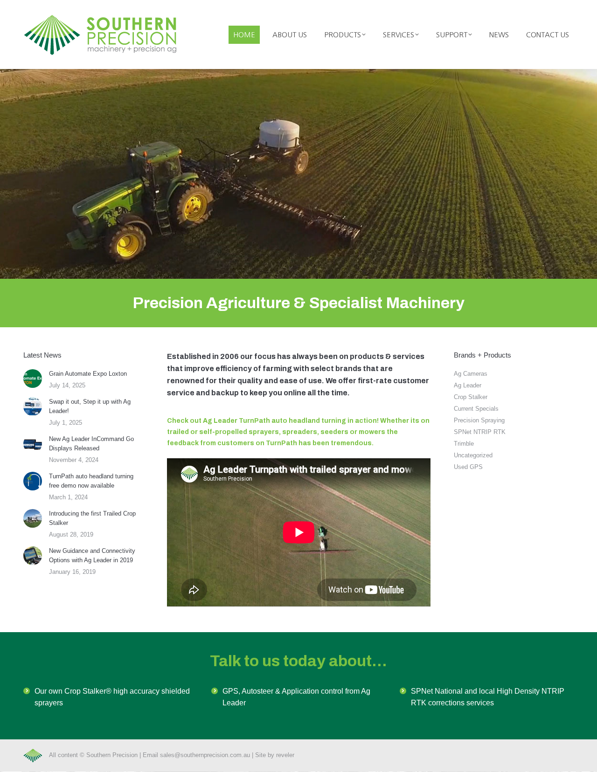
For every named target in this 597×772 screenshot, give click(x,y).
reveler (285, 754)
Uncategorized (473, 455)
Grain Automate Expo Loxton (88, 373)
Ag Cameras (470, 373)
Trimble (464, 443)
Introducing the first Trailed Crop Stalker (92, 518)
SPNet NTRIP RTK (480, 431)
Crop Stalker (470, 396)
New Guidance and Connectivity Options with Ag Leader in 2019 (92, 555)
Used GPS (468, 466)
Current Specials (476, 408)
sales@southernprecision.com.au (205, 754)
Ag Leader (467, 385)
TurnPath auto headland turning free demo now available (91, 481)
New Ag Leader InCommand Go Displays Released (91, 443)
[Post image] (32, 378)
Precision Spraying (479, 420)
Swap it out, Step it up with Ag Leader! (90, 406)
